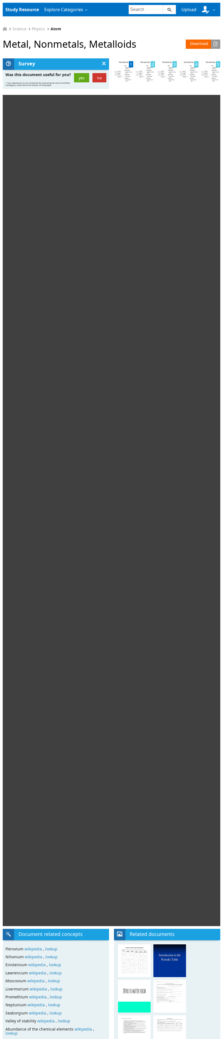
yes (82, 77)
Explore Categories (63, 10)
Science (19, 29)
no (99, 77)
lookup (51, 948)
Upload (188, 10)
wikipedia (33, 948)
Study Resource (22, 10)
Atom (56, 29)
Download (199, 43)
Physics (38, 29)
